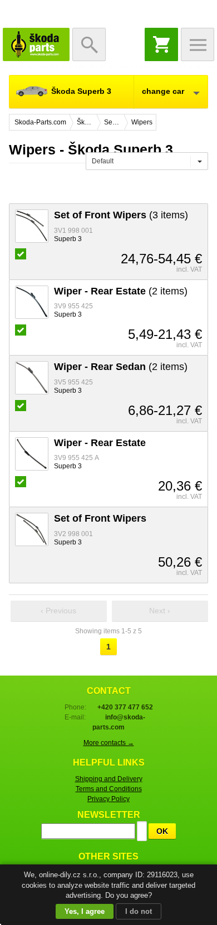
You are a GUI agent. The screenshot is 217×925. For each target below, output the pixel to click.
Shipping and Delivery (108, 779)
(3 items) (121, 215)
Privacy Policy (108, 799)
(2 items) (121, 291)
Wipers (141, 122)
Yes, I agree (85, 911)
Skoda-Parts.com (36, 44)
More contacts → (108, 743)
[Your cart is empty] (161, 44)
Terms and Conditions (109, 789)
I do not (138, 911)
